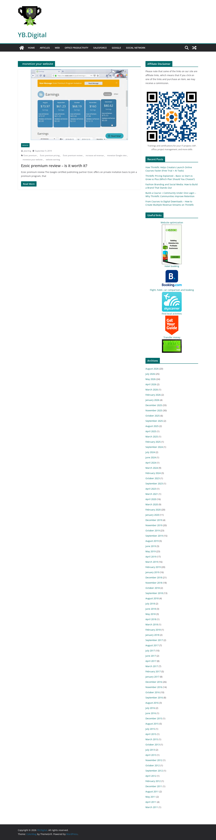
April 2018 (150, 619)
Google (116, 47)
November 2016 (153, 687)
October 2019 (152, 530)
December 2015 (153, 718)
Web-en (25, 145)
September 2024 (154, 446)
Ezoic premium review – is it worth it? (54, 165)
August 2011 (152, 791)
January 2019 (152, 572)
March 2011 (151, 807)
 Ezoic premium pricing (49, 155)
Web (57, 47)
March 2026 (151, 389)
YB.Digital (32, 34)
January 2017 (152, 676)
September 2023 (154, 483)
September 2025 (154, 420)
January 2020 (152, 514)
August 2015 (152, 723)
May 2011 (150, 796)
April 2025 (150, 431)
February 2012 (153, 781)
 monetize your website (32, 159)
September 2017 (154, 640)
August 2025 (152, 426)
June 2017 (150, 655)
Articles (45, 47)
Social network (135, 47)
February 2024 (153, 473)
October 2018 (152, 587)
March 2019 (151, 561)
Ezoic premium (30, 155)
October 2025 (152, 415)
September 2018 (154, 593)
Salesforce (100, 47)
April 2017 (150, 661)
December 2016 (153, 681)
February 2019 (153, 567)
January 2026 (152, 399)
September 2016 (154, 697)
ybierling (27, 150)
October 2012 (152, 765)
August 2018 (152, 598)
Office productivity (76, 47)
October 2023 (152, 478)
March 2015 (151, 739)
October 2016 (152, 692)
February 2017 (153, 671)
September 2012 (154, 770)
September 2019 (154, 535)
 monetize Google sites (116, 155)
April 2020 (150, 499)
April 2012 (150, 775)
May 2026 (150, 379)
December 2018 (153, 577)
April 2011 (150, 801)
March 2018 (151, 624)
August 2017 (152, 645)
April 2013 (150, 754)
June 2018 (150, 608)
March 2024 (151, 467)
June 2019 (150, 546)
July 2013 (150, 749)
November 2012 (153, 760)
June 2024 (150, 457)
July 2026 (150, 373)
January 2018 (152, 634)
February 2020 (153, 509)
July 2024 (150, 452)
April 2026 (150, 384)
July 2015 (150, 728)
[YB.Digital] (21, 48)
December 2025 (153, 405)
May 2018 (150, 614)
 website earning (52, 159)
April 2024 (150, 462)
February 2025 (153, 441)
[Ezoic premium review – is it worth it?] (79, 104)
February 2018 (153, 629)
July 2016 (150, 707)
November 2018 (153, 582)
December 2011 (153, 786)
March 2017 (151, 666)
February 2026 (153, 394)
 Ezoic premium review (71, 155)
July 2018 (150, 603)
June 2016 (150, 713)
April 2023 (150, 488)
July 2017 (150, 650)
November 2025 (153, 410)
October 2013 (152, 744)
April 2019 (150, 556)
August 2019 (152, 540)
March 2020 (151, 504)
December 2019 (153, 520)
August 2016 (152, 702)
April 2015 (150, 734)
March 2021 (151, 493)
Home (31, 47)
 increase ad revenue (94, 155)
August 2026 (152, 368)
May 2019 (150, 551)
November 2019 (153, 525)
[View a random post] (194, 48)
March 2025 (151, 436)
